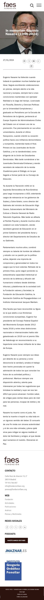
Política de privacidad (22, 597)
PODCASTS (10, 534)
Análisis (8, 511)
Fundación (9, 500)
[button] (32, 5)
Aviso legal (22, 592)
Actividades (9, 503)
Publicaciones (10, 507)
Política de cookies (22, 594)
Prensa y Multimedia (13, 514)
